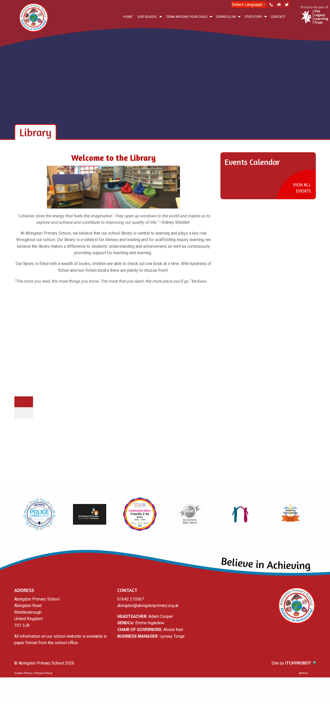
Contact (278, 17)
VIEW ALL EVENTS (302, 188)
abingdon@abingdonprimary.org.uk (148, 605)
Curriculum (226, 17)
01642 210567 (130, 599)
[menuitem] (128, 16)
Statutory (253, 17)
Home (128, 17)
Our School (147, 17)
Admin (303, 673)
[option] (39, 514)
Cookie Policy (23, 673)
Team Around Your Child (187, 17)
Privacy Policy (43, 673)
